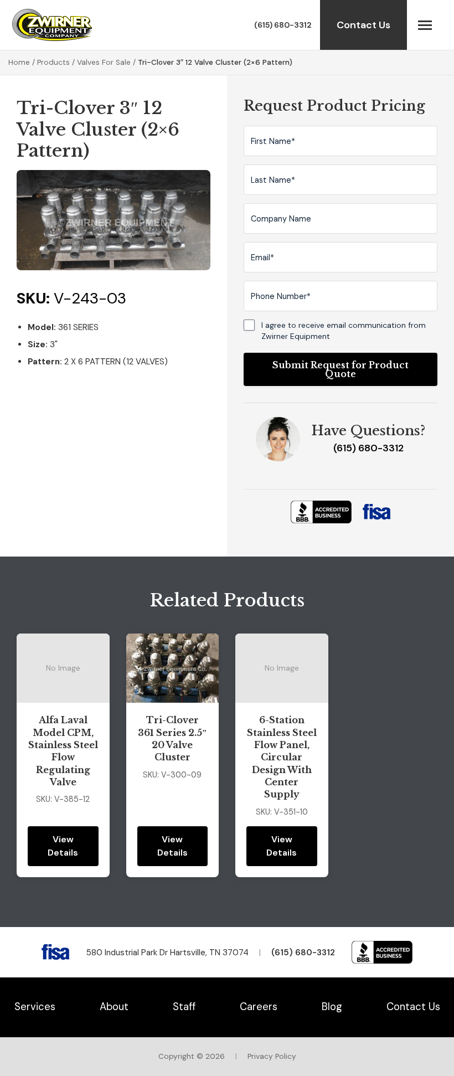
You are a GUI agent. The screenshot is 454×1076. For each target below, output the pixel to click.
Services (34, 1006)
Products (53, 62)
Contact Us (363, 25)
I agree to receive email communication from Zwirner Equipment (343, 330)
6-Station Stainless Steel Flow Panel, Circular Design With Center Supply (282, 757)
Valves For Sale (104, 62)
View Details (63, 845)
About (114, 1006)
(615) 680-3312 (283, 25)
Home (19, 62)
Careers (258, 1006)
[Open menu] (425, 25)
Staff (184, 1006)
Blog (332, 1006)
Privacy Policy (271, 1056)
